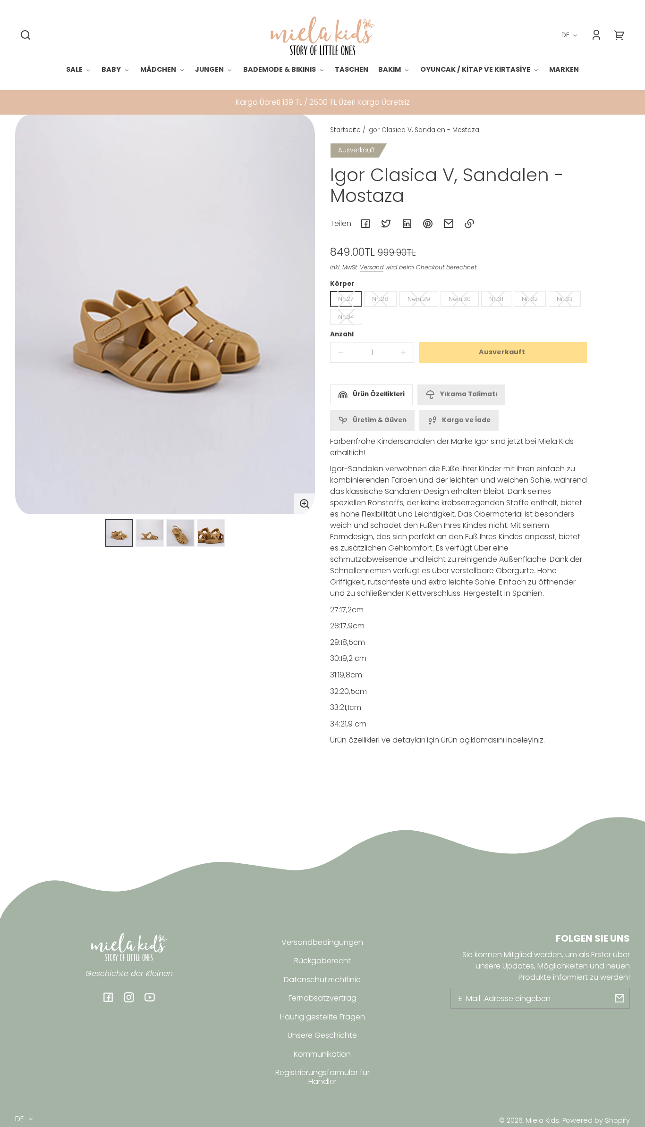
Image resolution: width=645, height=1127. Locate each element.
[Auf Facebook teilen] (365, 223)
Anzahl (342, 334)
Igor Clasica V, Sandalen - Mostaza (423, 130)
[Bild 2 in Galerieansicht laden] (150, 533)
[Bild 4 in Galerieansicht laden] (211, 533)
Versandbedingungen (322, 942)
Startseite (345, 130)
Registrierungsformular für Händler (322, 1076)
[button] (25, 35)
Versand (371, 267)
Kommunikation (322, 1054)
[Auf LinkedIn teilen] (407, 223)
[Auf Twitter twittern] (386, 223)
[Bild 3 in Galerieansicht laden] (180, 533)
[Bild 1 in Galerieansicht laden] (119, 533)
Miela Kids (542, 1120)
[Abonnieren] (619, 998)
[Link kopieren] (469, 223)
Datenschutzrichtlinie (322, 979)
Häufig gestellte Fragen (322, 1016)
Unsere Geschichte (322, 1035)
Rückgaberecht (322, 960)
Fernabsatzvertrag (322, 998)
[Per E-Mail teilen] (448, 223)
